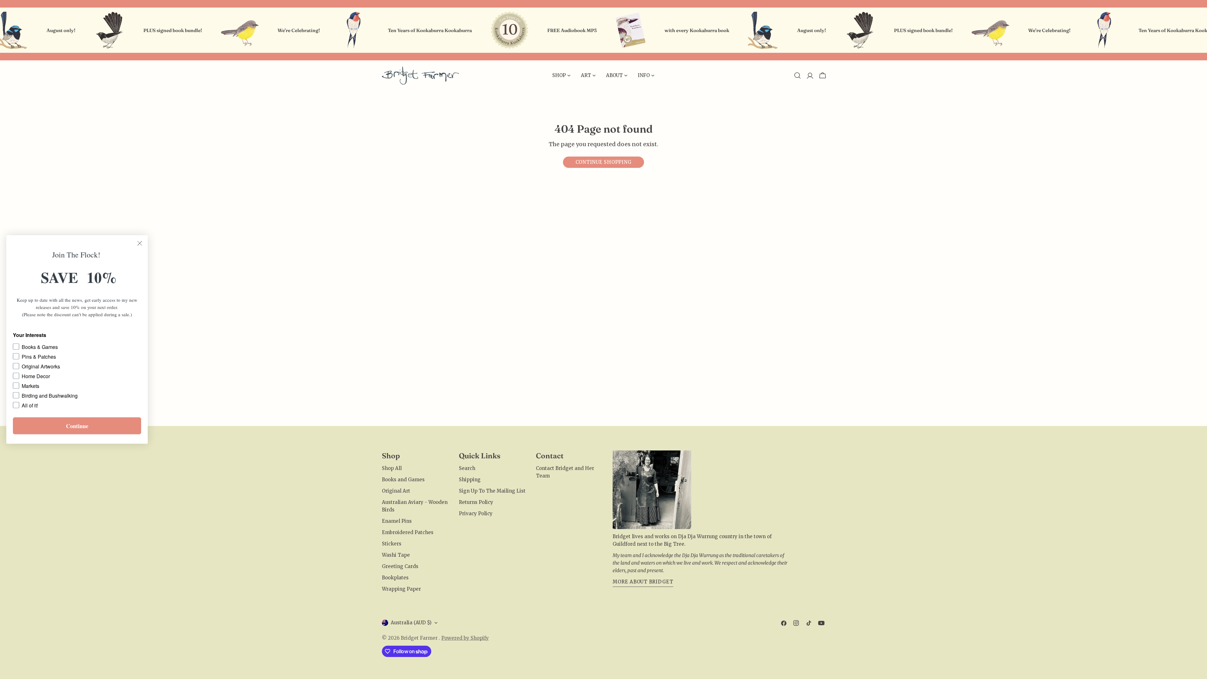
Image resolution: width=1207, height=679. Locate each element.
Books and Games (403, 480)
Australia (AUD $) (411, 623)
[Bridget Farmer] (91, 30)
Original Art (396, 491)
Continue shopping (604, 162)
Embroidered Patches (407, 532)
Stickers (391, 544)
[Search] (797, 75)
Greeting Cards (400, 566)
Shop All (392, 468)
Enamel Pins (397, 521)
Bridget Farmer (420, 638)
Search (467, 468)
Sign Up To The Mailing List (492, 491)
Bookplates (395, 578)
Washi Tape (396, 555)
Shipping (470, 480)
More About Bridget (643, 582)
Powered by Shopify (465, 638)
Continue (77, 426)
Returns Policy (476, 502)
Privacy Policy (476, 513)
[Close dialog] (139, 243)
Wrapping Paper (401, 589)
